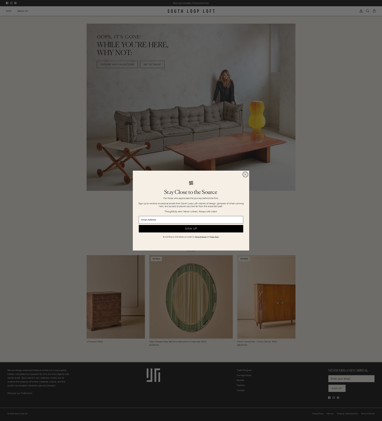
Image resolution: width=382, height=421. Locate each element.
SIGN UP (191, 228)
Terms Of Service (201, 237)
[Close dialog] (245, 174)
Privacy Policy (214, 237)
